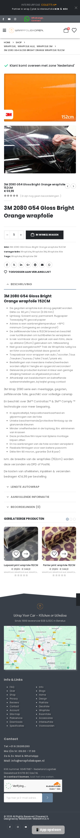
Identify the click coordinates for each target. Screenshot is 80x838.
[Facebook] (3, 19)
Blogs (42, 691)
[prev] (73, 186)
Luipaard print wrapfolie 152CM (21, 565)
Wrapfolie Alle (55, 251)
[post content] (21, 544)
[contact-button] (47, 797)
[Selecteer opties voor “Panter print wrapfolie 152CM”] (64, 554)
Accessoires (46, 718)
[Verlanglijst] (74, 30)
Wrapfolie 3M (39, 251)
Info (41, 687)
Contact (14, 706)
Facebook (7, 265)
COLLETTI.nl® (49, 5)
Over (12, 691)
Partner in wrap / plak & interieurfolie (35, 8)
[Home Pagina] (40, 606)
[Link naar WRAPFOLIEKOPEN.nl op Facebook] (10, 827)
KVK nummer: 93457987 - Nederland (25, 769)
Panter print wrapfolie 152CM (59, 565)
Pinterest (35, 265)
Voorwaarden (46, 725)
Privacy (14, 698)
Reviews (14, 702)
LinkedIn (21, 265)
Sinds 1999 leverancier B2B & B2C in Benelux (40, 620)
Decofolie (44, 706)
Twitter (14, 265)
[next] (67, 186)
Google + (28, 265)
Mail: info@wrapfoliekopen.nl (24, 761)
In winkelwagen (47, 235)
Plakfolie (43, 702)
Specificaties (17, 725)
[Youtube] (9, 19)
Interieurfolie (46, 722)
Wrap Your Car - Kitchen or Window (40, 615)
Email (42, 265)
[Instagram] (15, 19)
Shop (12, 694)
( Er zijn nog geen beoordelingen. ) (40, 196)
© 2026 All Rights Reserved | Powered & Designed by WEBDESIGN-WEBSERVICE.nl (26, 817)
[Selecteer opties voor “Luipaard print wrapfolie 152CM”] (26, 554)
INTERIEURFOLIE (30, 5)
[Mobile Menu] (5, 30)
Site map (15, 714)
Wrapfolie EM (35, 572)
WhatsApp (49, 265)
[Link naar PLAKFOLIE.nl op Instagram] (18, 827)
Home (42, 694)
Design (43, 698)
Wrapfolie (26, 251)
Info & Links (13, 679)
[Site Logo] (26, 30)
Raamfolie (45, 714)
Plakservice (16, 718)
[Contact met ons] (40, 648)
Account (14, 710)
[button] (67, 113)
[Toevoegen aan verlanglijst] (16, 554)
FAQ (12, 687)
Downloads (16, 722)
